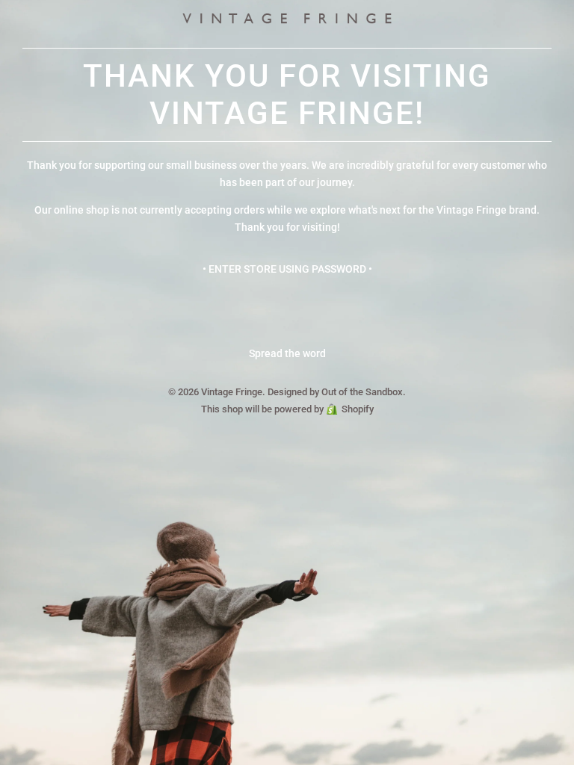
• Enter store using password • (287, 269)
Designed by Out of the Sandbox (335, 391)
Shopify (358, 409)
